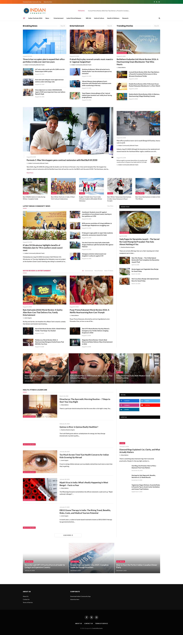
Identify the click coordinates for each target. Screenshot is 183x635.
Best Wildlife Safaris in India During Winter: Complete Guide (34, 198)
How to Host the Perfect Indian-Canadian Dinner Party (136, 566)
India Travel (140, 193)
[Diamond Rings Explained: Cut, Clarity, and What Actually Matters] (139, 432)
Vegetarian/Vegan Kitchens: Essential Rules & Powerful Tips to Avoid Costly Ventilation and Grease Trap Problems (146, 487)
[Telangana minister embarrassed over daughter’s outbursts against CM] (75, 256)
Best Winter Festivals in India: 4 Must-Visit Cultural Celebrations (63, 198)
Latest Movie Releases (74, 18)
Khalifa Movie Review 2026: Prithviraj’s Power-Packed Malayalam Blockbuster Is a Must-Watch (144, 85)
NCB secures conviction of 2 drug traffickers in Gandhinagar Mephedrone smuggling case (97, 224)
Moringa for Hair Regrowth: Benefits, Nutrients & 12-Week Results (144, 476)
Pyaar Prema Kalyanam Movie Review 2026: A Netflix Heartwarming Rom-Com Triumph (89, 311)
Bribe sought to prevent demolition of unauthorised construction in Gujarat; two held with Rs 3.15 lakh (132, 161)
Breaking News (30, 26)
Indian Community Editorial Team (35, 65)
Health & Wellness (113, 18)
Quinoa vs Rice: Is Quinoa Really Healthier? (79, 427)
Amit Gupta (28, 318)
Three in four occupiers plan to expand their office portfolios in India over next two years (44, 60)
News (47, 18)
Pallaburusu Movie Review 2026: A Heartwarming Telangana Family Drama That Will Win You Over (49, 342)
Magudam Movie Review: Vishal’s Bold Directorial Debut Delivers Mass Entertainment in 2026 (97, 342)
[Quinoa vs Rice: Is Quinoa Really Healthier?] (40, 434)
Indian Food (125, 207)
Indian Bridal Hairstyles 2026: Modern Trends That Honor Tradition (135, 377)
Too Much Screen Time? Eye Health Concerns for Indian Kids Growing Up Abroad (84, 456)
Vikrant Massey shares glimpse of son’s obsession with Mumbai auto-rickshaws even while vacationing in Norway (96, 83)
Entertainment (58, 18)
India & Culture (99, 18)
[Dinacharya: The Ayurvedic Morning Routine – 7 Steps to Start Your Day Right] (40, 406)
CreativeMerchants (97, 628)
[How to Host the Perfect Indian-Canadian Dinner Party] (137, 558)
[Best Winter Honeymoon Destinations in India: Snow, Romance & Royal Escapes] (119, 186)
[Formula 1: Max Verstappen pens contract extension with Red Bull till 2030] (68, 132)
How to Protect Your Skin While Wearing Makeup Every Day (43, 377)
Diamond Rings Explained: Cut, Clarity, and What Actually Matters (139, 450)
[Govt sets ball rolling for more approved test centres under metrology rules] (28, 82)
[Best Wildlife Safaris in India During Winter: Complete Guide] (35, 186)
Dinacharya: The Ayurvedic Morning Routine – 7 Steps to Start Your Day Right (85, 400)
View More (110, 206)
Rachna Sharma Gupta (127, 247)
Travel (26, 193)
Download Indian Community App (32, 2)
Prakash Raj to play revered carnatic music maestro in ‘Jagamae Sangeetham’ (91, 60)
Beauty (27, 372)
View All (62, 26)
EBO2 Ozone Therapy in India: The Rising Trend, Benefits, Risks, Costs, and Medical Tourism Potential (85, 511)
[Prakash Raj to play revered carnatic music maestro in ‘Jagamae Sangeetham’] (91, 42)
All (83, 270)
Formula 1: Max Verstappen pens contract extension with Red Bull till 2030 (62, 160)
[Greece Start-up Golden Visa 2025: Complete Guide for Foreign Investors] (91, 558)
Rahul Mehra (122, 67)
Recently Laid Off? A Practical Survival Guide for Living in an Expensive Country (45, 566)
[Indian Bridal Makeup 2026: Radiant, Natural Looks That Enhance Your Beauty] (91, 368)
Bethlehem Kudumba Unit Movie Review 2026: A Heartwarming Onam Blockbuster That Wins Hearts (137, 62)
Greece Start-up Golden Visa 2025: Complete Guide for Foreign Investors (89, 566)
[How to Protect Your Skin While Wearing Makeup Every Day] (46, 368)
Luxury (122, 443)
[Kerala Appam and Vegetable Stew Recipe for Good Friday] (124, 271)
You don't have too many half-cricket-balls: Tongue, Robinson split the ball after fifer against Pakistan (97, 244)
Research (125, 18)
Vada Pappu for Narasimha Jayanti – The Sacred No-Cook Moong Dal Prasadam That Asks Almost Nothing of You (139, 241)
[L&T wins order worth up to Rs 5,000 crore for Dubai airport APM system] (28, 71)
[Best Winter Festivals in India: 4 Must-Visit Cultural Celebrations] (63, 186)
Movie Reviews (121, 53)
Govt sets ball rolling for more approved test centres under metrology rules (49, 80)
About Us (25, 596)
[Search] (159, 18)
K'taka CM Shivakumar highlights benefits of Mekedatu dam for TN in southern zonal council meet (42, 247)
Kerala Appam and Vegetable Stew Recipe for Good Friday (145, 270)
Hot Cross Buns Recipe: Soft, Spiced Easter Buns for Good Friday (145, 280)
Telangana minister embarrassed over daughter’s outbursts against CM (94, 255)
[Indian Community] (35, 10)
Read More (30, 172)
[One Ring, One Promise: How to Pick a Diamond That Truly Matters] (124, 468)
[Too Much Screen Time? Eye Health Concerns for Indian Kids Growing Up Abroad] (40, 461)
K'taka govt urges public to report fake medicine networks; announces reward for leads (97, 234)
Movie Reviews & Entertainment (37, 271)
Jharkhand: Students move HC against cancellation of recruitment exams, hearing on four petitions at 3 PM (97, 214)
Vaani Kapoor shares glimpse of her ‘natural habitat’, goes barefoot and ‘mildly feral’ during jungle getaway (97, 95)
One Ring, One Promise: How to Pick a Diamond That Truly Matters (144, 467)
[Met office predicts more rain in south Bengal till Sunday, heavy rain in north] (138, 123)
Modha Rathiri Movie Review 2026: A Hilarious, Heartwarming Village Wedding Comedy (144, 95)
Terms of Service (28, 602)
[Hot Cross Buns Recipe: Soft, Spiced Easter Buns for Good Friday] (124, 281)
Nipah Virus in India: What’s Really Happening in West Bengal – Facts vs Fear (84, 483)
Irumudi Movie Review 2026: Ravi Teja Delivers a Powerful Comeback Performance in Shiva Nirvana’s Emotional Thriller (109, 11)
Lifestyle (73, 372)
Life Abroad (29, 561)
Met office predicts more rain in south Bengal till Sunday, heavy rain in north (138, 142)
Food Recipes (124, 232)
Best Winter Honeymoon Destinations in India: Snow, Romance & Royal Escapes (119, 199)
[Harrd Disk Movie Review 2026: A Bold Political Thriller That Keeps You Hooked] (28, 331)
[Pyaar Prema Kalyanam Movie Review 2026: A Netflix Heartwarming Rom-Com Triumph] (91, 290)
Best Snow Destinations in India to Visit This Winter (147, 198)
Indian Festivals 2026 (35, 18)
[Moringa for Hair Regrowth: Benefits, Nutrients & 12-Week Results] (124, 477)
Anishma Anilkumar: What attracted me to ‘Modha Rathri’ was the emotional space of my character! (97, 71)
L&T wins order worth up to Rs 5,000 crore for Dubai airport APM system (50, 70)
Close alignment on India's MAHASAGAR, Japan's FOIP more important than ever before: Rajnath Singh (50, 92)
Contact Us (26, 599)
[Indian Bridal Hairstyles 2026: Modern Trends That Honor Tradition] (137, 368)
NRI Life (88, 18)
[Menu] (24, 18)
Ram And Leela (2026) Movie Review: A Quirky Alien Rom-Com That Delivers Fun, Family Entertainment (43, 312)
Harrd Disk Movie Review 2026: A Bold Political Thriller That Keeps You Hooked (50, 329)
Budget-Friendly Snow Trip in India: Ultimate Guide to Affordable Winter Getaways (90, 199)
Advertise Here (48, 2)
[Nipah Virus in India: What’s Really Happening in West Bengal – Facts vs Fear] (40, 489)
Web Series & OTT (76, 303)
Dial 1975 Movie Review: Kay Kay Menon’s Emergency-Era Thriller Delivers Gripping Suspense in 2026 (95, 331)
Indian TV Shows (108, 270)
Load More (67, 535)
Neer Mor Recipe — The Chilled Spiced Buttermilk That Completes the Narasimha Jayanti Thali (145, 260)
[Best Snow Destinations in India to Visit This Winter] (147, 186)
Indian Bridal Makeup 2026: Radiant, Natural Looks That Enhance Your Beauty (91, 377)
